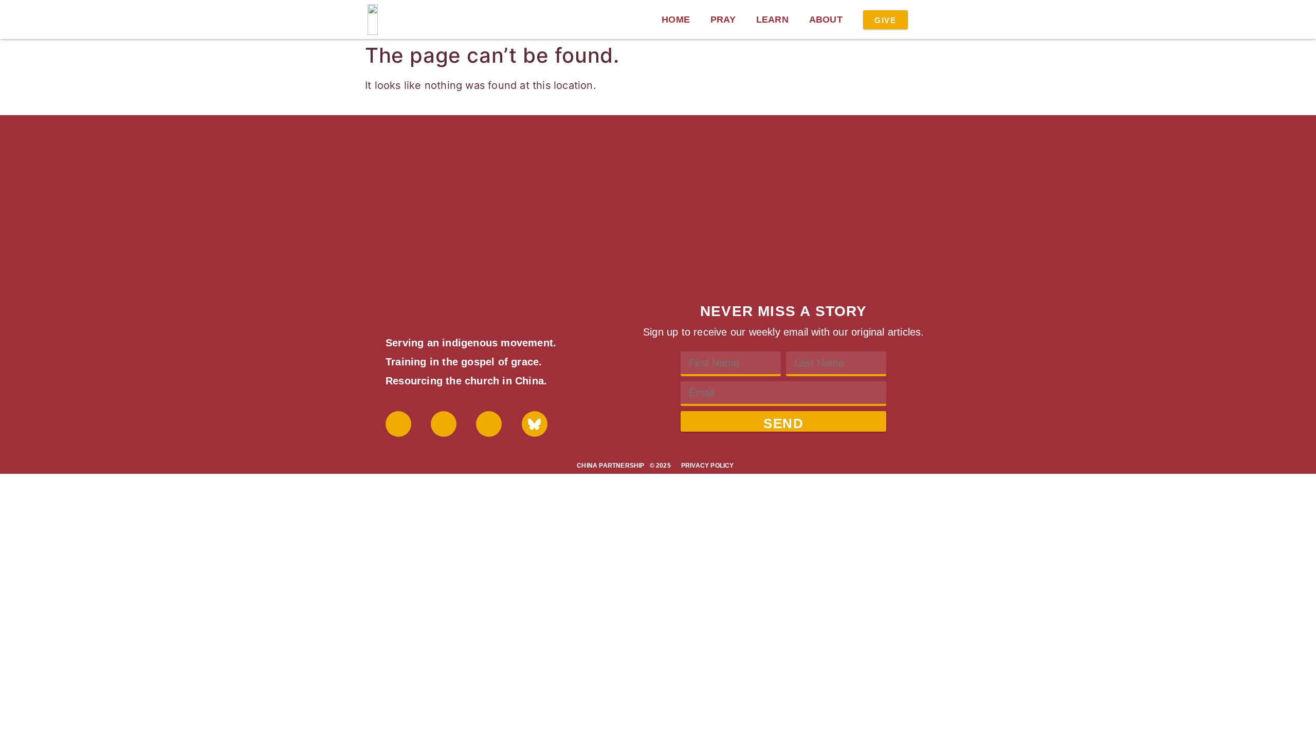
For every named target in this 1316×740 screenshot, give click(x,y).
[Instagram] (489, 424)
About (826, 19)
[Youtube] (443, 424)
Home (676, 19)
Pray (723, 19)
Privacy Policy (707, 465)
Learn (772, 19)
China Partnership (610, 465)
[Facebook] (398, 424)
